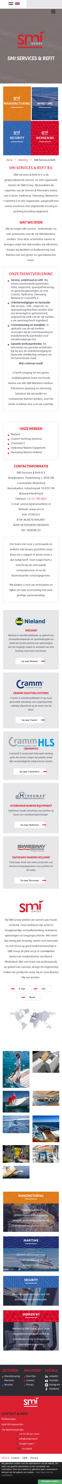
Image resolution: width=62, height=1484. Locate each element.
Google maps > (26, 1443)
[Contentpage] (16, 1069)
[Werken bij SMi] (45, 138)
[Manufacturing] (17, 103)
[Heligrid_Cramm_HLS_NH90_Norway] (16, 1129)
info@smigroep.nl (27, 1438)
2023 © (5, 1458)
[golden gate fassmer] (16, 1172)
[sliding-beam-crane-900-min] (46, 1101)
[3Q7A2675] (16, 1154)
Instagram (54, 1384)
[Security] (17, 138)
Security (8, 1384)
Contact (30, 1380)
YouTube (53, 1380)
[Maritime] (45, 103)
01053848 (24, 1448)
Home (9, 160)
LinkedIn (53, 1376)
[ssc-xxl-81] (46, 1129)
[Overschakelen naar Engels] (17, 3)
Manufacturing (12, 1376)
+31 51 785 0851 (37, 498)
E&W (24, 1457)
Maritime (23, 160)
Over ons (31, 1376)
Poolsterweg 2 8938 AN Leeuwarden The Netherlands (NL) (13, 1424)
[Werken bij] (31, 1317)
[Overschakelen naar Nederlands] (11, 3)
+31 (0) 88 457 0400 (28, 1434)
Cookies (15, 1457)
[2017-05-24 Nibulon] (46, 1154)
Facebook (54, 1389)
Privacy (30, 1384)
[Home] (31, 47)
